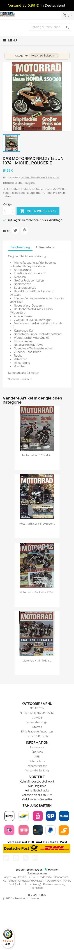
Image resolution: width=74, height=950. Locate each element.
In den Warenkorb (38, 211)
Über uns (37, 752)
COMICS (37, 717)
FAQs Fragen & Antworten (37, 731)
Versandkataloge (37, 722)
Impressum (37, 747)
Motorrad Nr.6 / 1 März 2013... (37, 592)
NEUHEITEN (37, 708)
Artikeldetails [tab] (45, 247)
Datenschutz (37, 761)
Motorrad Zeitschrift (44, 55)
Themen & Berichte (37, 736)
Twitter (6, 858)
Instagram (35, 858)
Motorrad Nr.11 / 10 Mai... (37, 660)
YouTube (16, 858)
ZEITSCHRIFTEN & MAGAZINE (37, 713)
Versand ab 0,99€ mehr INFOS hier (40, 177)
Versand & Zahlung (37, 770)
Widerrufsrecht (37, 766)
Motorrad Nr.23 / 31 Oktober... (37, 523)
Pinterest (24, 230)
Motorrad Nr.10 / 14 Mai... (37, 455)
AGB (37, 756)
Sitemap (37, 727)
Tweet (15, 230)
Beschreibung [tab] (20, 247)
